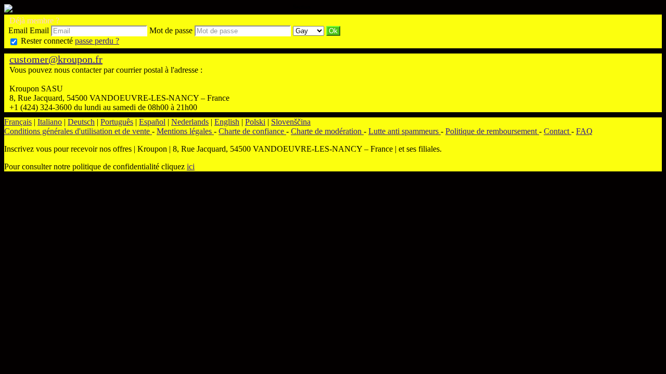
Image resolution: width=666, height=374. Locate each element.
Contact (557, 131)
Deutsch (81, 121)
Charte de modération (327, 131)
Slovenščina (291, 121)
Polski (255, 121)
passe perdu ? (97, 40)
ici (191, 166)
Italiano (49, 121)
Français (18, 121)
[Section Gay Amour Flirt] (309, 30)
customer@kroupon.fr (56, 59)
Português (116, 121)
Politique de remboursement (492, 131)
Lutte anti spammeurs (404, 131)
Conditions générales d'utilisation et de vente (78, 131)
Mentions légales (185, 131)
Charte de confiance (252, 131)
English (226, 121)
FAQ (584, 131)
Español (152, 121)
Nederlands (190, 121)
